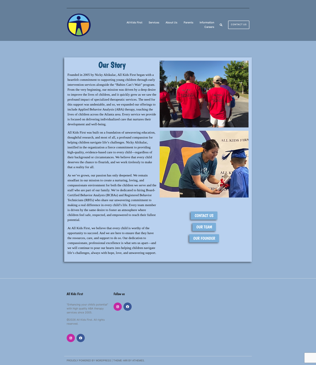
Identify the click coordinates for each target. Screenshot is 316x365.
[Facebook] (81, 338)
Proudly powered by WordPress (89, 360)
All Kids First (134, 22)
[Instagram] (71, 338)
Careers (209, 27)
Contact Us (239, 24)
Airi (125, 360)
